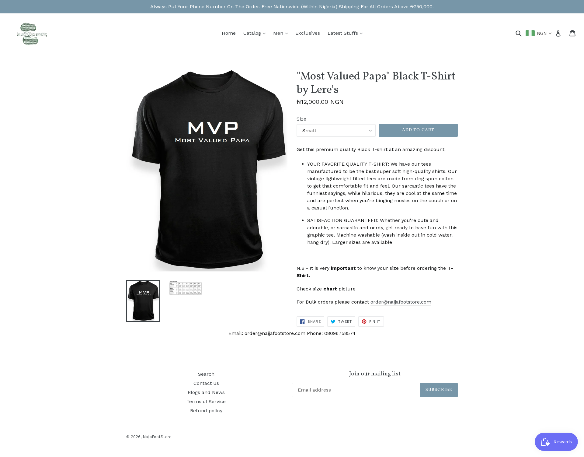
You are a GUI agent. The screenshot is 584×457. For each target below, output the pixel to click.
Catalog (256, 33)
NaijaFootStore (157, 436)
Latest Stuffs (347, 33)
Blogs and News (206, 392)
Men (282, 33)
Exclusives (307, 33)
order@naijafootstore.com (400, 302)
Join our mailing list (375, 374)
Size (301, 119)
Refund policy (206, 410)
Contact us (206, 383)
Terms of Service (206, 401)
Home (229, 33)
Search (206, 374)
